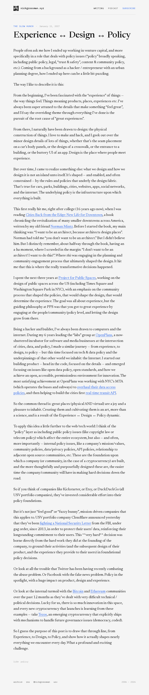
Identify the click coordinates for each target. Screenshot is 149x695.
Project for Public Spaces (77, 278)
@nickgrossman (41, 682)
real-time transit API (101, 393)
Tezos (42, 614)
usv (55, 682)
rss (28, 682)
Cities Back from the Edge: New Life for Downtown (64, 215)
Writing (99, 8)
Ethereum (98, 591)
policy (24, 661)
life (16, 661)
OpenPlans (104, 335)
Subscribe (129, 8)
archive (17, 682)
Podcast (113, 8)
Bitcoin (78, 591)
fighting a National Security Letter (65, 523)
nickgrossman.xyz (32, 8)
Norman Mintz (62, 226)
